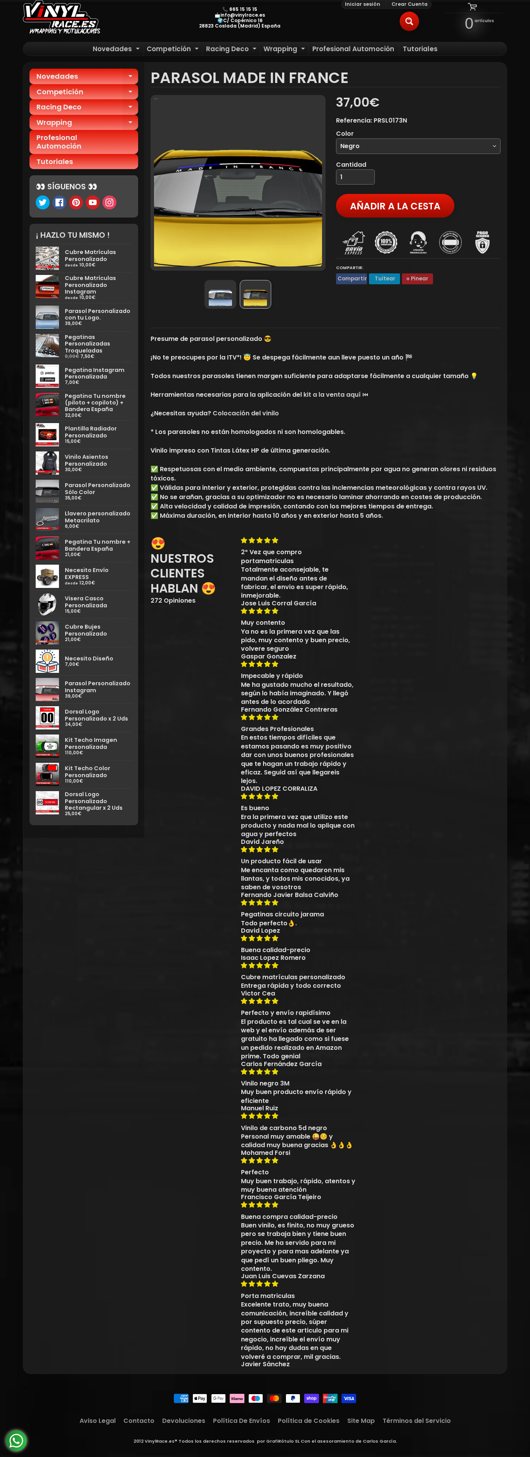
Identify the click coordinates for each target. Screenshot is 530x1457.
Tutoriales (420, 49)
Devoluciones (183, 1420)
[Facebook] (59, 202)
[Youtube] (93, 202)
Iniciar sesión (362, 4)
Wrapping (285, 49)
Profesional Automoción (353, 49)
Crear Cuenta (409, 4)
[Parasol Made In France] (220, 294)
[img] (298, 540)
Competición (174, 49)
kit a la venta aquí (332, 394)
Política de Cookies (308, 1420)
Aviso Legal (98, 1420)
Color (345, 133)
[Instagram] (109, 202)
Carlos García (379, 1441)
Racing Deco (232, 49)
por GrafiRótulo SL (278, 1441)
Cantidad (351, 164)
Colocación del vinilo (246, 413)
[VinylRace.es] (61, 18)
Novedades (117, 49)
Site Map (361, 1420)
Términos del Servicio (417, 1420)
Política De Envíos (241, 1420)
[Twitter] (43, 202)
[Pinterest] (76, 202)
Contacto (138, 1420)
